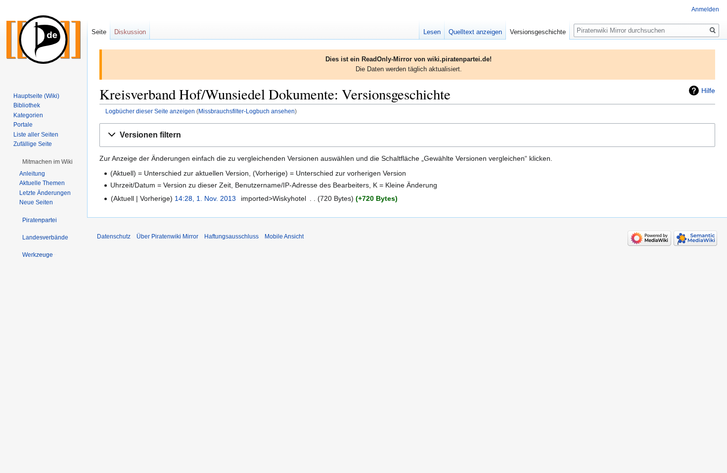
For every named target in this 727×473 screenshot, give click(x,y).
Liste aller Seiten (35, 134)
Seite (98, 32)
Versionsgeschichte (538, 32)
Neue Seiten (36, 202)
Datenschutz (114, 236)
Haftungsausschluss (231, 236)
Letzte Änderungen (45, 192)
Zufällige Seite (32, 144)
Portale (23, 124)
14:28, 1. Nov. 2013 (205, 198)
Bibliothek (26, 105)
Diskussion (130, 32)
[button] (407, 135)
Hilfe (708, 91)
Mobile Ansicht (284, 236)
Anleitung (32, 173)
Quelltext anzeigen (475, 32)
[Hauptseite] (43, 39)
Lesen (432, 32)
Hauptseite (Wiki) (36, 96)
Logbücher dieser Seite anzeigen (150, 111)
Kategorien (28, 115)
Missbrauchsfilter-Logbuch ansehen (246, 111)
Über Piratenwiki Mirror (167, 236)
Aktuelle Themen (42, 183)
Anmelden (705, 9)
